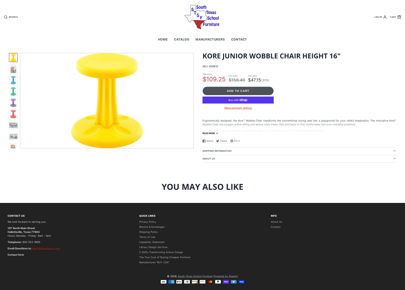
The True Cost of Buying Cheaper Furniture (164, 257)
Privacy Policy (147, 221)
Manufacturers (210, 39)
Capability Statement (152, 242)
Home (163, 39)
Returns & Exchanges (151, 226)
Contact (239, 39)
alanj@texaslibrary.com (46, 248)
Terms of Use (147, 237)
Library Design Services (153, 247)
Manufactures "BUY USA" (154, 262)
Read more (208, 133)
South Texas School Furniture (195, 276)
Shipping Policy (148, 231)
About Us (276, 221)
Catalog (182, 39)
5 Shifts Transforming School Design (161, 252)
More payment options (238, 108)
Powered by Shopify (226, 276)
